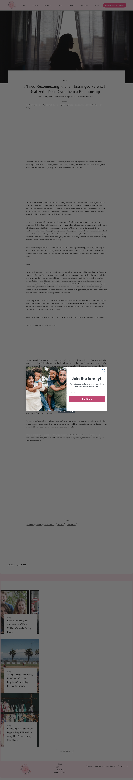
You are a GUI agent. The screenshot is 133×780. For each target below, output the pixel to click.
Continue (87, 398)
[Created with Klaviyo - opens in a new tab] (66, 412)
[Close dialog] (104, 369)
